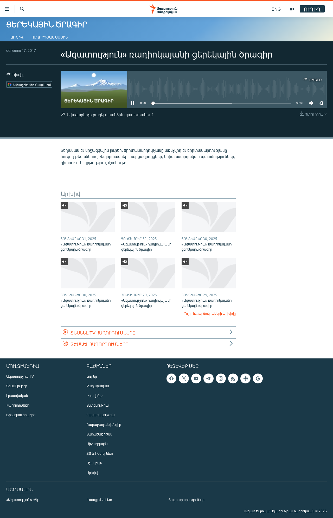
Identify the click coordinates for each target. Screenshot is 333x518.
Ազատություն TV (20, 376)
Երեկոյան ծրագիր (20, 415)
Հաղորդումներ (17, 405)
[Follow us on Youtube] (196, 378)
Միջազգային (96, 443)
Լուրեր (91, 376)
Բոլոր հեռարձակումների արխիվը (210, 313)
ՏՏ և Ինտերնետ (99, 453)
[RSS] (233, 378)
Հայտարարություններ (186, 499)
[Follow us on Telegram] (208, 378)
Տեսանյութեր (16, 386)
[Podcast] (245, 378)
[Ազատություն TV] (292, 9)
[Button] (15, 75)
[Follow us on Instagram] (221, 378)
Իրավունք (94, 395)
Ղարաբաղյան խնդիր (103, 424)
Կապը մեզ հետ (99, 499)
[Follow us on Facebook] (171, 378)
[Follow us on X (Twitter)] (184, 378)
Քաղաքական (97, 386)
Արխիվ (16, 37)
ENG (276, 9)
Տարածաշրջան (99, 434)
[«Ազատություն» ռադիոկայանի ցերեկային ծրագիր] (88, 217)
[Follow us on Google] (258, 378)
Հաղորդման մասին (50, 37)
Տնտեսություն (97, 405)
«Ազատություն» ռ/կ (22, 499)
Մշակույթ (94, 463)
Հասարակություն (100, 415)
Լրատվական (17, 395)
